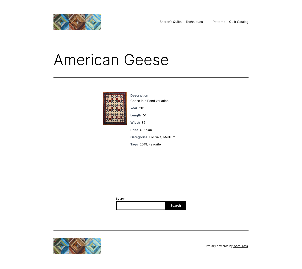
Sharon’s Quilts (171, 22)
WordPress (240, 246)
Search (121, 198)
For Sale (155, 137)
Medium (169, 137)
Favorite (155, 144)
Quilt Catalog (239, 22)
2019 (143, 144)
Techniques (194, 22)
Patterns (219, 22)
